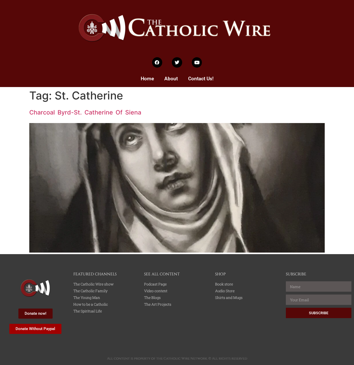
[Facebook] (157, 62)
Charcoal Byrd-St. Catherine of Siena (85, 112)
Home (147, 79)
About (171, 79)
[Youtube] (197, 62)
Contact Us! (201, 79)
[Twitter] (177, 62)
